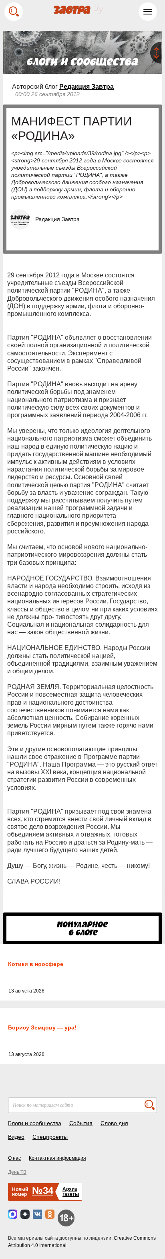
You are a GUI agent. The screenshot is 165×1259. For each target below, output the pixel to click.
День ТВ (17, 1172)
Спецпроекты (50, 1137)
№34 (42, 1190)
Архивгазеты (70, 1191)
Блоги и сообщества (34, 1123)
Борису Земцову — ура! (42, 1027)
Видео (16, 1137)
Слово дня (114, 1123)
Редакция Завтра (86, 86)
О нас (14, 1158)
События (81, 1123)
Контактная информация (57, 1158)
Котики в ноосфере (35, 964)
